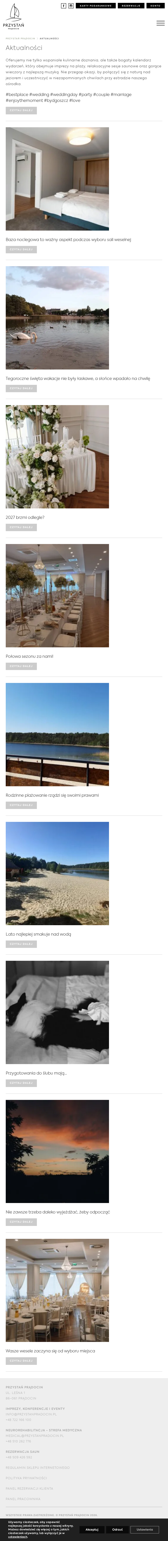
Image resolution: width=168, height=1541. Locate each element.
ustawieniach (17, 1537)
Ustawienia (145, 1529)
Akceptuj (92, 1529)
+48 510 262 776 (18, 1441)
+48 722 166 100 (18, 1420)
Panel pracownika (23, 1499)
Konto (156, 6)
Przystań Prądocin (20, 39)
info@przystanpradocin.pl (31, 1414)
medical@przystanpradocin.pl (35, 1435)
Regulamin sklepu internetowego (38, 1467)
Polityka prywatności (26, 1478)
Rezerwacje (131, 6)
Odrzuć (117, 1529)
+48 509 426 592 (19, 1457)
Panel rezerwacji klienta (29, 1488)
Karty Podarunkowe (96, 6)
